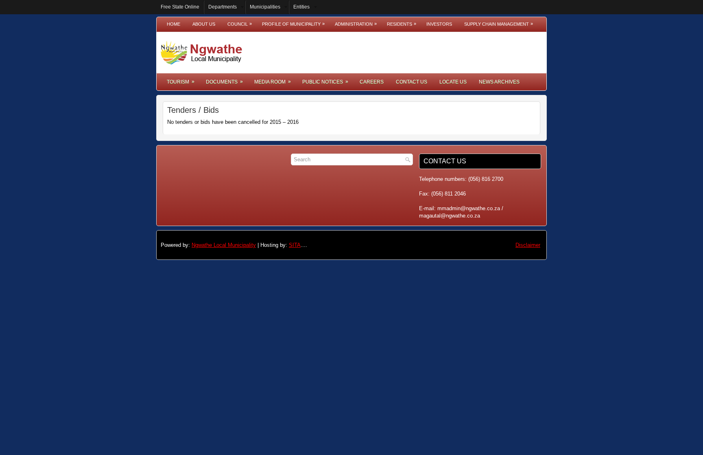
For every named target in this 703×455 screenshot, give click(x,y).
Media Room (272, 82)
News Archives (499, 82)
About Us (203, 24)
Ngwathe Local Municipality (224, 245)
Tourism (180, 82)
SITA (295, 245)
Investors (439, 24)
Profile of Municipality (293, 23)
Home (173, 24)
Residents (401, 23)
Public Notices (325, 82)
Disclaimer (527, 245)
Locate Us (453, 82)
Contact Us (411, 82)
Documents (224, 82)
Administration (356, 23)
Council (239, 23)
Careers (372, 82)
